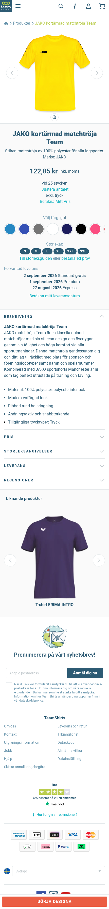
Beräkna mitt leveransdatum (54, 296)
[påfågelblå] (10, 229)
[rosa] (95, 229)
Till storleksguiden (35, 258)
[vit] (53, 229)
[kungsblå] (24, 229)
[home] (6, 23)
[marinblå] (67, 229)
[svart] (81, 229)
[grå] (38, 229)
